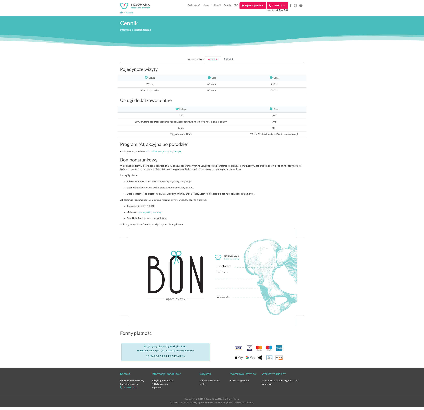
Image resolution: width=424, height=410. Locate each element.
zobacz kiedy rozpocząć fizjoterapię (163, 151)
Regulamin (157, 387)
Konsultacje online (129, 384)
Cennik (129, 13)
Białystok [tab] (228, 59)
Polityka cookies (160, 384)
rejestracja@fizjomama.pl (149, 212)
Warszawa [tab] (213, 59)
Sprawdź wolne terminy (132, 381)
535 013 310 (130, 387)
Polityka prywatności (162, 381)
